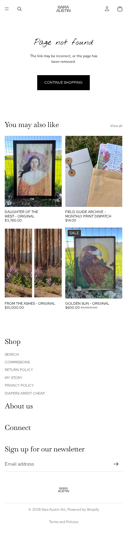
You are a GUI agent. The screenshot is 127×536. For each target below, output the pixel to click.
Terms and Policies (63, 521)
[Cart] (119, 8)
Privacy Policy (19, 385)
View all (116, 125)
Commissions (17, 362)
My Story (13, 377)
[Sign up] (116, 464)
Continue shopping (63, 82)
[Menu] (7, 9)
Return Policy (19, 369)
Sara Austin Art (54, 509)
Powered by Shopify (83, 509)
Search (12, 354)
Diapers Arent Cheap (25, 393)
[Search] (19, 8)
